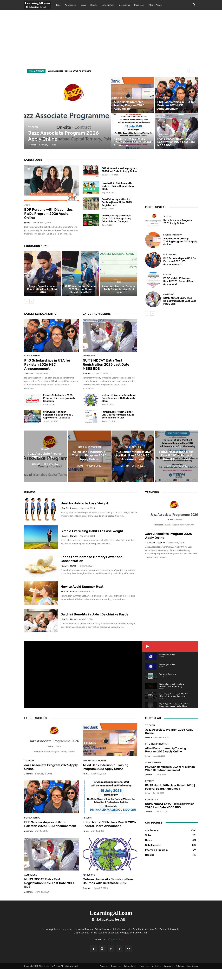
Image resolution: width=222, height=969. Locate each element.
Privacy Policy (130, 966)
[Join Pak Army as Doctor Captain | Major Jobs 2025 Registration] (91, 203)
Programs (168, 966)
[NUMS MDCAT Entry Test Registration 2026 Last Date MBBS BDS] (176, 131)
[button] (194, 5)
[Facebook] (93, 949)
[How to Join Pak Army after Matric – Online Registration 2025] (91, 187)
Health (64, 508)
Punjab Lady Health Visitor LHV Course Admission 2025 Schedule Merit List (118, 414)
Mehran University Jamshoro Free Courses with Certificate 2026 (119, 398)
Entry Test (144, 966)
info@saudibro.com (117, 939)
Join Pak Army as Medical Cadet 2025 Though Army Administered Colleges (116, 218)
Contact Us (116, 966)
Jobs (58, 4)
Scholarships (108, 4)
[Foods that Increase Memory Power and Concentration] (41, 565)
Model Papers (155, 4)
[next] (193, 71)
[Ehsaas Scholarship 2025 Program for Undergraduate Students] (32, 400)
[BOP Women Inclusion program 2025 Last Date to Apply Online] (91, 171)
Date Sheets (192, 966)
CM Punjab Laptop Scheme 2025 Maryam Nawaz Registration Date (80, 289)
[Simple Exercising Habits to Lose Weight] (41, 537)
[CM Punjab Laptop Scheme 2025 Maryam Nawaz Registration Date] (80, 273)
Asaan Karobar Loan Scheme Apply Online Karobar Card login (119, 289)
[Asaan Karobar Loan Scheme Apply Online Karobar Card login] (118, 273)
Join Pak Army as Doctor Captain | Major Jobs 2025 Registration (117, 202)
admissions (162, 135)
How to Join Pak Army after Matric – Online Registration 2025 (118, 186)
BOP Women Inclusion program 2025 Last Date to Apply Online (119, 170)
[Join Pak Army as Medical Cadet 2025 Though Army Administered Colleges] (91, 220)
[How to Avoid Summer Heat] (41, 593)
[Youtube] (128, 949)
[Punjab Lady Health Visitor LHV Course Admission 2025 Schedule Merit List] (91, 416)
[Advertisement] (111, 42)
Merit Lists (139, 4)
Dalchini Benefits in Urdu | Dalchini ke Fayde (95, 614)
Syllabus (180, 966)
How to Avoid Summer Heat (82, 587)
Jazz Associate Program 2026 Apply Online (69, 71)
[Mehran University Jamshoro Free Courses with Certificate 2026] (91, 400)
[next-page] (31, 301)
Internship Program (123, 98)
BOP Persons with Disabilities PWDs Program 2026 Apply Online (48, 213)
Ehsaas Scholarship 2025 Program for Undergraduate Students (59, 398)
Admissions (70, 4)
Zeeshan (28, 373)
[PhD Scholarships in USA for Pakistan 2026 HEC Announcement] (176, 95)
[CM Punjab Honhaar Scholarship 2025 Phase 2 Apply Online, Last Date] (32, 416)
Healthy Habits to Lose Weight (84, 503)
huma (27, 222)
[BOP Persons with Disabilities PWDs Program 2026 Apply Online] (51, 183)
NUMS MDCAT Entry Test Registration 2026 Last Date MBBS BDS (106, 364)
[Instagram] (102, 948)
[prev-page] (26, 301)
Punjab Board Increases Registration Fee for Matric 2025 (42, 289)
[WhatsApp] (120, 949)
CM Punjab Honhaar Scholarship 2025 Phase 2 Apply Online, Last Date (58, 414)
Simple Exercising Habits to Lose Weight (92, 531)
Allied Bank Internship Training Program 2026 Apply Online (180, 241)
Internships (124, 4)
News (83, 4)
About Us (104, 966)
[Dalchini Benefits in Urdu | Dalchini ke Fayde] (41, 620)
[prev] (188, 71)
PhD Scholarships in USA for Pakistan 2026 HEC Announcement (47, 364)
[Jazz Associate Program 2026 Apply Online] (67, 113)
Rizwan (73, 508)
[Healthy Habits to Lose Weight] (41, 510)
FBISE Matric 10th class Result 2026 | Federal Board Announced (179, 281)
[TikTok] (111, 949)
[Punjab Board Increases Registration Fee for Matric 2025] (42, 273)
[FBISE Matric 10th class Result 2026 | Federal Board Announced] (132, 131)
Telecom (33, 127)
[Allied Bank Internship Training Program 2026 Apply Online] (132, 95)
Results (93, 4)
